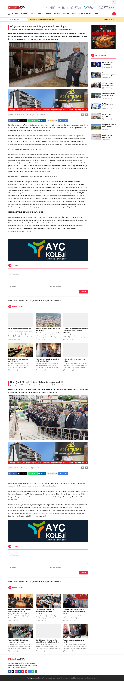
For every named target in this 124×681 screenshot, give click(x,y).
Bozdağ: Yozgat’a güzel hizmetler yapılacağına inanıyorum (19, 611)
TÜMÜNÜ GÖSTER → (110, 19)
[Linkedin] (19, 671)
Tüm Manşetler (39, 29)
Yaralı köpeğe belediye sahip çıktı (19, 329)
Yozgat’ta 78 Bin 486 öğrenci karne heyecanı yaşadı (18, 641)
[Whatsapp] (32, 671)
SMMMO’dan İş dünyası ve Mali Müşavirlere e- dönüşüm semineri (47, 641)
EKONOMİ (21, 29)
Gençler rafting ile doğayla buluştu (108, 95)
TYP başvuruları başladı (107, 105)
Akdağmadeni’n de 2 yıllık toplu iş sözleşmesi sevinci (47, 360)
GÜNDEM (27, 29)
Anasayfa (14, 29)
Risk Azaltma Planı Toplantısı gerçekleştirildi (18, 360)
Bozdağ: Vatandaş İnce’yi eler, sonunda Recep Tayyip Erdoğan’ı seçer (74, 612)
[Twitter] (13, 671)
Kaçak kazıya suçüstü (106, 115)
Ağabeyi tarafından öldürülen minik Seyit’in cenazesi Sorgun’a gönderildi (75, 331)
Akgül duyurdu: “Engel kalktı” (107, 63)
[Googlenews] (29, 671)
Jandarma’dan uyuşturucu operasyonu (107, 137)
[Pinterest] (26, 671)
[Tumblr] (36, 671)
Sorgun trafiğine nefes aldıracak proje (42, 19)
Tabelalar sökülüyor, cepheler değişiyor (109, 75)
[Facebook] (9, 671)
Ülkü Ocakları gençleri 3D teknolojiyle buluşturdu (45, 611)
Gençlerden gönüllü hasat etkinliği (109, 126)
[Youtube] (22, 671)
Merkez (33, 29)
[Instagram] (16, 671)
